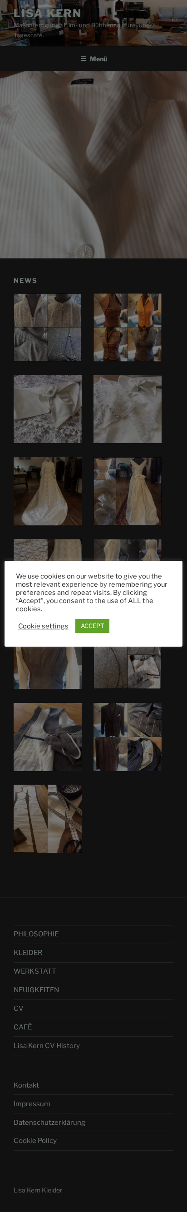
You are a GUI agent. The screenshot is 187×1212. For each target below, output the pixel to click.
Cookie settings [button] (43, 626)
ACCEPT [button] (92, 625)
